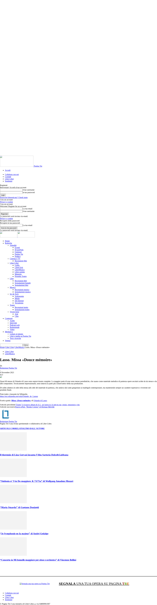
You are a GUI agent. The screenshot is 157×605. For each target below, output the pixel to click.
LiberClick (19, 267)
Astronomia (19, 296)
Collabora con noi (12, 174)
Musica (12, 287)
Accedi (7, 170)
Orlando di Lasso (40, 400)
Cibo (17, 316)
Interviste (13, 323)
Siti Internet (19, 301)
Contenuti (9, 318)
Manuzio (18, 274)
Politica (17, 256)
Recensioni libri (21, 281)
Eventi (17, 248)
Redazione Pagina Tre (8, 368)
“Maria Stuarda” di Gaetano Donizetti (19, 507)
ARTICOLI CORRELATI (11, 428)
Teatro (12, 305)
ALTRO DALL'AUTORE (33, 428)
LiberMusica (20, 270)
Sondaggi (8, 181)
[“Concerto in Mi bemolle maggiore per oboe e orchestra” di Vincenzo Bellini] (13, 555)
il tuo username (28, 190)
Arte (16, 314)
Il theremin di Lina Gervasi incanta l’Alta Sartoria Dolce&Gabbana (34, 455)
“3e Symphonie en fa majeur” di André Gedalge (24, 533)
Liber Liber (9, 179)
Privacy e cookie (6, 202)
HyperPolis (19, 250)
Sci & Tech (14, 294)
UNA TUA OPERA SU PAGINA (94, 584)
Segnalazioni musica (23, 292)
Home (7, 241)
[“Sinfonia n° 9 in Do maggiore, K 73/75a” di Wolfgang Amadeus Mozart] (13, 476)
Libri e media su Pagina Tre (20, 336)
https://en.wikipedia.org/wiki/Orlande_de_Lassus (19, 396)
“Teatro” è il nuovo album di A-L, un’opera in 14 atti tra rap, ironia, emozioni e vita (47, 405)
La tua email (27, 209)
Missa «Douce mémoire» (21, 400)
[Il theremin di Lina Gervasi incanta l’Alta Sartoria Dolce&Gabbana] (13, 450)
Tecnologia (19, 303)
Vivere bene (14, 312)
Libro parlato (20, 272)
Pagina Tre (19, 254)
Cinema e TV (15, 259)
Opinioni (18, 252)
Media (17, 298)
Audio (12, 321)
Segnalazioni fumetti (23, 283)
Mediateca (9, 332)
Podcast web (15, 325)
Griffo (17, 265)
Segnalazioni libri (21, 285)
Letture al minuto (16, 334)
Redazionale (14, 327)
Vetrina (7, 341)
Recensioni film (21, 261)
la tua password (29, 192)
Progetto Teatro (21, 276)
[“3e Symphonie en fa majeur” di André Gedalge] (13, 529)
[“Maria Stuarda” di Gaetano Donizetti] (13, 503)
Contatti (8, 177)
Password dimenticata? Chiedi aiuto (14, 197)
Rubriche (8, 243)
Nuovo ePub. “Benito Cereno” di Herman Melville (34, 407)
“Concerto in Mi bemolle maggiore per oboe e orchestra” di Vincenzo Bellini (38, 560)
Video (12, 329)
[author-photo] (6, 419)
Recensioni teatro (21, 307)
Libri (12, 279)
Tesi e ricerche (15, 338)
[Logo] (9, 237)
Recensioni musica (22, 290)
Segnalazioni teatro (22, 310)
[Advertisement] (44, 569)
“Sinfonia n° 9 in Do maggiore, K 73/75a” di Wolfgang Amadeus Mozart (36, 481)
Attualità (13, 245)
